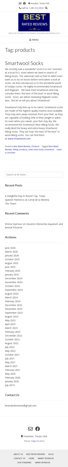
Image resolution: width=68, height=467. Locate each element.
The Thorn (10, 203)
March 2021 (11, 366)
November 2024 (13, 282)
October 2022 (12, 339)
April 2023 (10, 324)
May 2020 (10, 373)
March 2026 (11, 251)
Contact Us (19, 458)
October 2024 (12, 286)
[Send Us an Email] (20, 3)
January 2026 (12, 255)
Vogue (34, 441)
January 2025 (12, 274)
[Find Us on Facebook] (24, 3)
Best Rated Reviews (22, 146)
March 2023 (11, 328)
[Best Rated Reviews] (34, 22)
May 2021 (10, 362)
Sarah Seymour (42, 462)
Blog (51, 454)
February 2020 (12, 377)
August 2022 (11, 343)
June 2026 (10, 247)
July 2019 (10, 385)
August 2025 (11, 263)
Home (31, 458)
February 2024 (12, 301)
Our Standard (24, 462)
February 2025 (12, 270)
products (23, 149)
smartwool (49, 149)
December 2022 (13, 335)
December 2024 (13, 278)
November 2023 (13, 308)
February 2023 (12, 331)
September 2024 (14, 289)
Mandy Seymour (46, 458)
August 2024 (11, 293)
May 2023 (10, 320)
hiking (15, 149)
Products (35, 146)
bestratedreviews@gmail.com (20, 405)
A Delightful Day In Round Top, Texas (25, 196)
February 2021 (12, 369)
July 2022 (10, 347)
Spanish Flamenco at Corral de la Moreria (27, 199)
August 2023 (11, 316)
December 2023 (13, 305)
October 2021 (12, 354)
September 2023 (14, 312)
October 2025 (12, 259)
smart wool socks (36, 149)
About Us (18, 454)
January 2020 (12, 381)
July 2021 (10, 358)
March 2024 (11, 297)
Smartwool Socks (24, 63)
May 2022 (10, 350)
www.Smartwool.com (19, 138)
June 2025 (10, 266)
